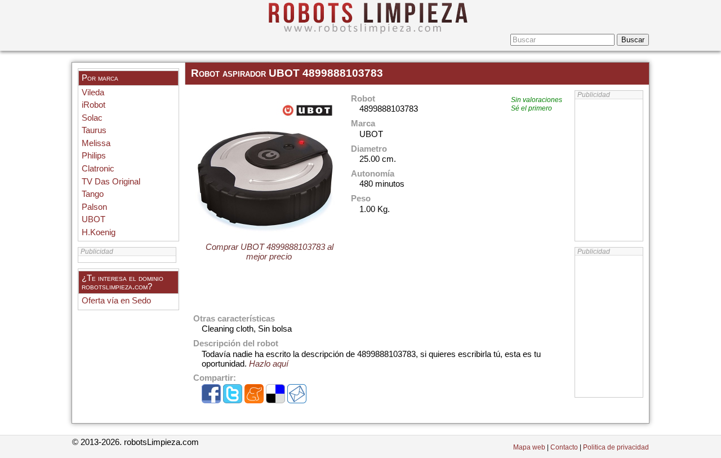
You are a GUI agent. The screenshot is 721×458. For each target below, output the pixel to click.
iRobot (93, 104)
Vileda (93, 92)
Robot (363, 99)
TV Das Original (111, 181)
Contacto (564, 447)
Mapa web (529, 447)
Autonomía (372, 174)
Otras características (234, 319)
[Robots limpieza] (360, 17)
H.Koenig (98, 232)
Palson (94, 207)
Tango (93, 194)
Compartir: (214, 378)
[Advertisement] (609, 326)
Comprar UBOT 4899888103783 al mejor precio (269, 252)
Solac (92, 117)
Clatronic (98, 168)
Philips (94, 155)
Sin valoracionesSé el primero (536, 104)
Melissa (96, 143)
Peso (361, 199)
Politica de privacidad (616, 447)
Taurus (94, 130)
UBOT (93, 219)
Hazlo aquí (268, 363)
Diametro (369, 149)
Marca (363, 124)
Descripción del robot (235, 344)
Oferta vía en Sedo (116, 300)
